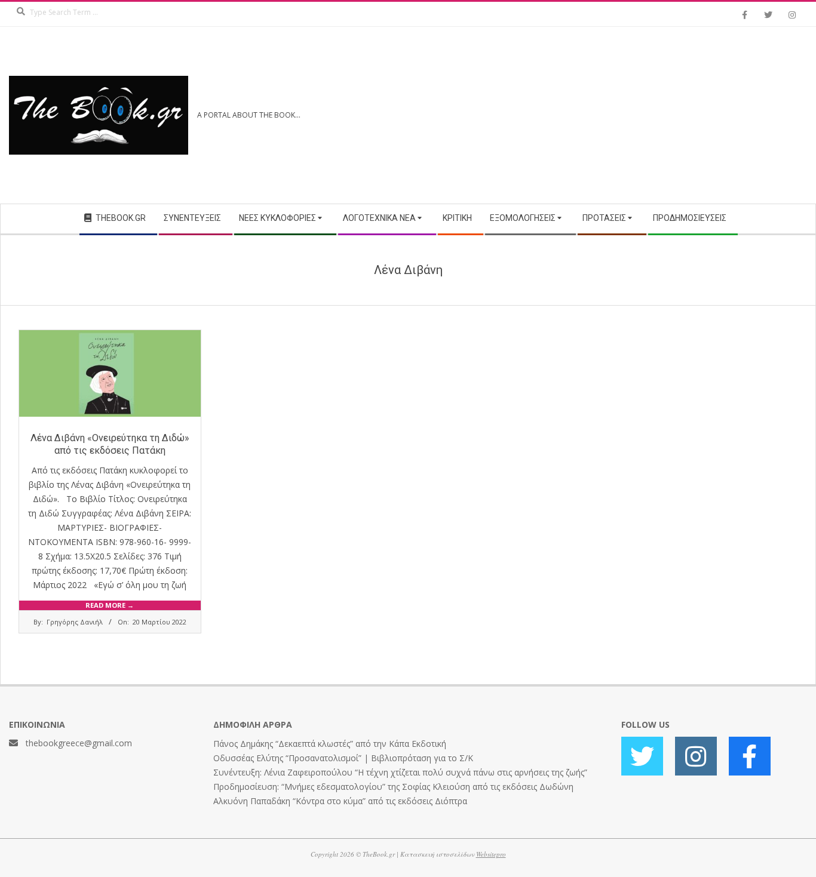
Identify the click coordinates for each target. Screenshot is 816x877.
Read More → (109, 605)
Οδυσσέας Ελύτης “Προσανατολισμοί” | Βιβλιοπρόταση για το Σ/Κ (343, 758)
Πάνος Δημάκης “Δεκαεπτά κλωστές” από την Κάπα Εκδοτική (329, 743)
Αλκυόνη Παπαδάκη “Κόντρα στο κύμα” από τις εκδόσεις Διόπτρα (340, 801)
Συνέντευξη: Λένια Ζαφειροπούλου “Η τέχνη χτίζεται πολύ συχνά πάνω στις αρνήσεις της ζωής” (400, 772)
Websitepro (491, 854)
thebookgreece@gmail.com (79, 743)
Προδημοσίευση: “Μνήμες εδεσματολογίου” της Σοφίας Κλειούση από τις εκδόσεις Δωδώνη (393, 786)
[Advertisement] (607, 115)
